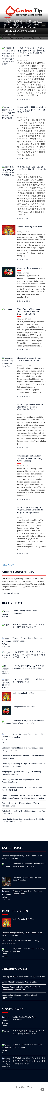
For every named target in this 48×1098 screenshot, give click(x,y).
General (7, 18)
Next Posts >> (8, 565)
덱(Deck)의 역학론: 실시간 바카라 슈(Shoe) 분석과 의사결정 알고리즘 (31, 109)
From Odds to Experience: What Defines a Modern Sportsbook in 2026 (29, 311)
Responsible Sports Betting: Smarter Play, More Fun (29, 359)
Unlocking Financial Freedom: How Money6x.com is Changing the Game (31, 406)
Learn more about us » (10, 593)
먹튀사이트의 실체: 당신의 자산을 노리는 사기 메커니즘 (31, 168)
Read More (23, 99)
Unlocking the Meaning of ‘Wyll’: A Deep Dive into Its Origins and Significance (30, 509)
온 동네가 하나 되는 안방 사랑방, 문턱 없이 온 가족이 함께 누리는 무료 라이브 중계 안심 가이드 (31, 52)
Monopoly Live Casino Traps (30, 268)
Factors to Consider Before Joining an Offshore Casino (20, 29)
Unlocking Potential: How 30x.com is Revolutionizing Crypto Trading (29, 458)
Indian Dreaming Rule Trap (29, 226)
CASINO (7, 23)
